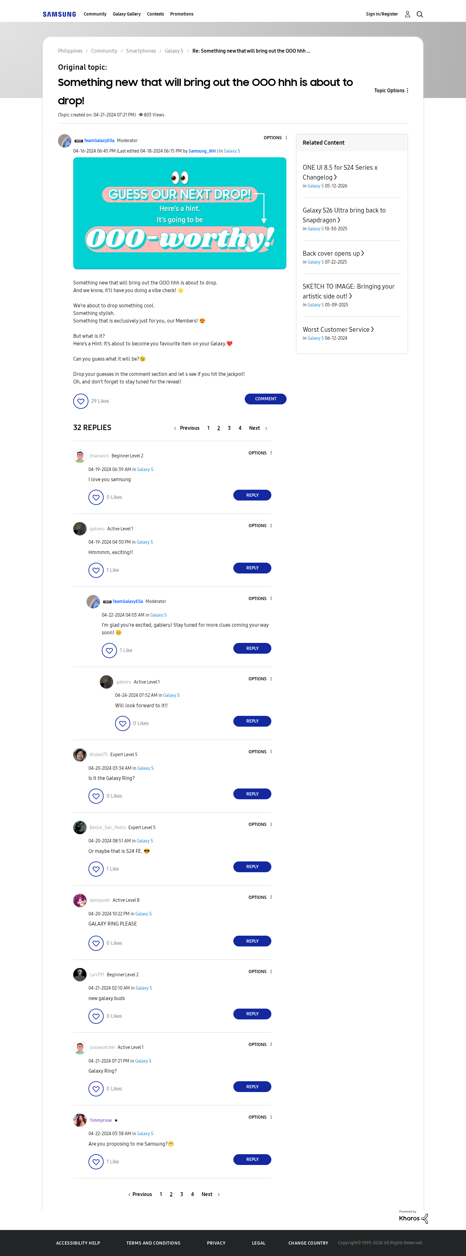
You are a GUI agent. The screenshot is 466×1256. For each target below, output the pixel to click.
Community (95, 14)
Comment (265, 399)
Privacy (216, 1243)
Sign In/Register (382, 14)
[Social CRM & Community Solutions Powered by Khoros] (413, 1216)
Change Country (308, 1243)
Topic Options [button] (389, 91)
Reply (252, 495)
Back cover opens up (331, 253)
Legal (259, 1243)
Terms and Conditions (153, 1243)
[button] (276, 138)
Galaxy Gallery (127, 14)
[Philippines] (59, 14)
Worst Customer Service (336, 329)
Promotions (181, 14)
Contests (155, 14)
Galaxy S (232, 151)
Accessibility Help (78, 1243)
